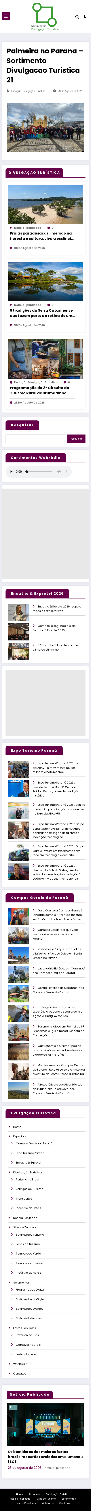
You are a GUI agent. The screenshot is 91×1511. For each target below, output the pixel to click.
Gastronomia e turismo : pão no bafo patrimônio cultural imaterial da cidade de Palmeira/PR (58, 1050)
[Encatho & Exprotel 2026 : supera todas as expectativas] (22, 615)
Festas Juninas (26, 1354)
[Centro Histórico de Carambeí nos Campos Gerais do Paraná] (22, 996)
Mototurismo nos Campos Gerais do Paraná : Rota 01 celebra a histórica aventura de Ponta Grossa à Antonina (59, 1069)
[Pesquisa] (77, 17)
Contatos (19, 1373)
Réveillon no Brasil (28, 1335)
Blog (14, 1407)
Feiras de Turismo (28, 1244)
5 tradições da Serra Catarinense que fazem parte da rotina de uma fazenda (42, 313)
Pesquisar (76, 438)
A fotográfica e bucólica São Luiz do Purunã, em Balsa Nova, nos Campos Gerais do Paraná (57, 1089)
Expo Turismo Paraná (30, 1153)
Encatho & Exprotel (28, 1162)
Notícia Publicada (25, 1218)
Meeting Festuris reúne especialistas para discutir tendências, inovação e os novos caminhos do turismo (44, 1453)
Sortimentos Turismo (30, 1234)
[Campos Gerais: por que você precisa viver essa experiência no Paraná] (22, 938)
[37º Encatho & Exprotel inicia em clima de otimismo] (22, 654)
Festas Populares (24, 1328)
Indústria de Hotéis (28, 1208)
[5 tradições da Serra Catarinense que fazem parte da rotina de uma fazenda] (45, 281)
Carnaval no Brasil (28, 1345)
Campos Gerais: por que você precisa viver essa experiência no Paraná (55, 934)
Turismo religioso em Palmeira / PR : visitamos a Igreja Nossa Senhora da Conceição (59, 1031)
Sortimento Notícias (29, 1318)
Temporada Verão (28, 1253)
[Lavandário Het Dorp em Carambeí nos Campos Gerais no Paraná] (22, 977)
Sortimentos (21, 1282)
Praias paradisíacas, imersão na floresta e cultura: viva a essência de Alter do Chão (42, 236)
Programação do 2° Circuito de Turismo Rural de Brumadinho (39, 390)
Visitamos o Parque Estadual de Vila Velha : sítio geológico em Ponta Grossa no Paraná (57, 953)
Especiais (19, 1136)
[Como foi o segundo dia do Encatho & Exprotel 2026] (22, 634)
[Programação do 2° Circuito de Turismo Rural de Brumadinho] (45, 358)
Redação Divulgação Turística (28, 91)
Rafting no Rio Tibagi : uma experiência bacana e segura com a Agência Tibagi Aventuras (57, 1011)
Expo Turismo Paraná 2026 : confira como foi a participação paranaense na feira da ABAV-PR (59, 809)
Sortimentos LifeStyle (30, 1299)
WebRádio (20, 1364)
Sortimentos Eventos (29, 1309)
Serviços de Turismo (29, 1189)
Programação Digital (30, 1289)
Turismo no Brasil (27, 1179)
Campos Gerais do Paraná (34, 1143)
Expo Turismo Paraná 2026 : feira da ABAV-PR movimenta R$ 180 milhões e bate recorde (57, 767)
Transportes (24, 1198)
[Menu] (6, 16)
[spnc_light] (85, 17)
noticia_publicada (27, 228)
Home (17, 1127)
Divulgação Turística (27, 1172)
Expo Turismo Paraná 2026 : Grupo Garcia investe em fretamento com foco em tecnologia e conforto (58, 850)
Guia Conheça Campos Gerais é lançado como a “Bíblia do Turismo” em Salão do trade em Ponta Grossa (58, 915)
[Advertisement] (45, 534)
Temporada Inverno (29, 1263)
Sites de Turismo (24, 1227)
